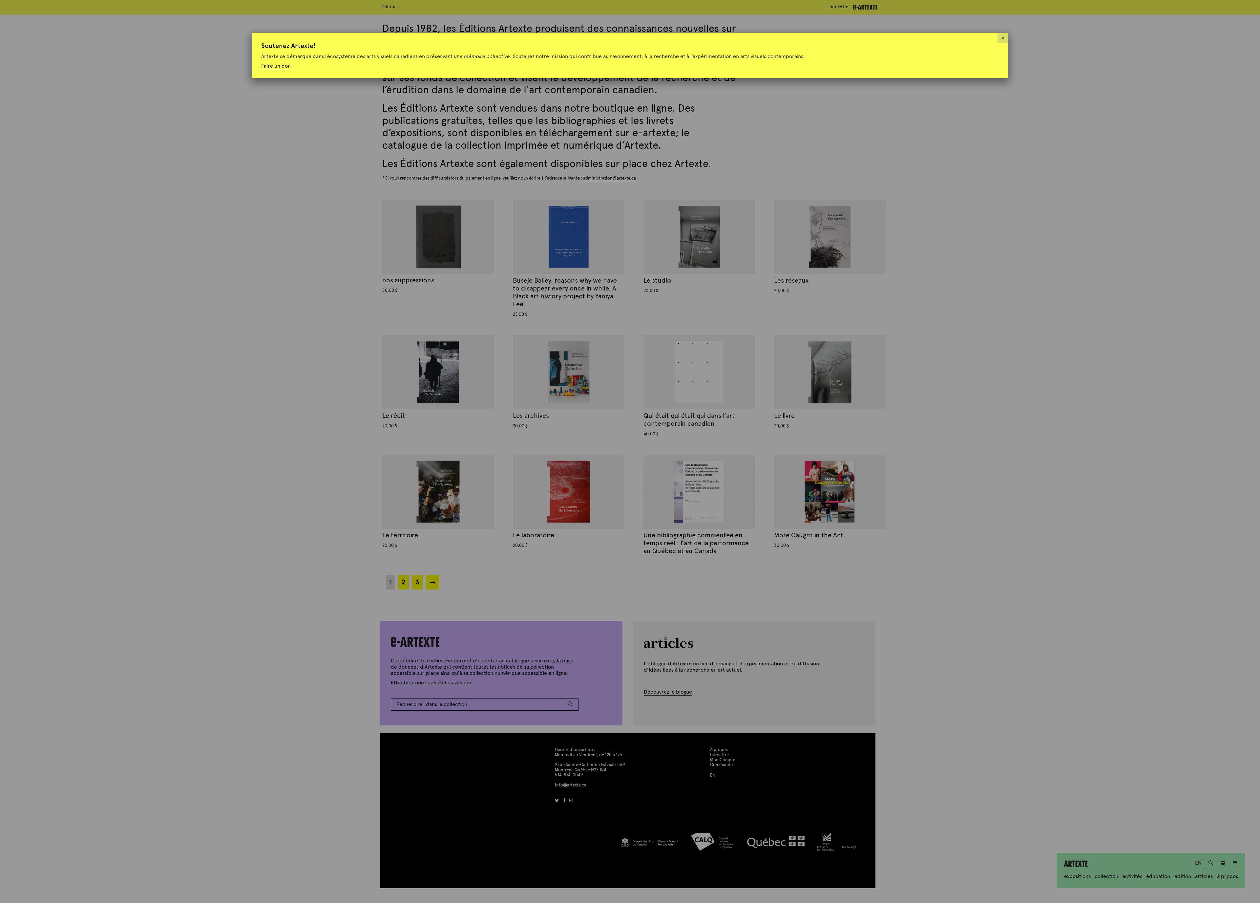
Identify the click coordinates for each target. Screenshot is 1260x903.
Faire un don (276, 66)
